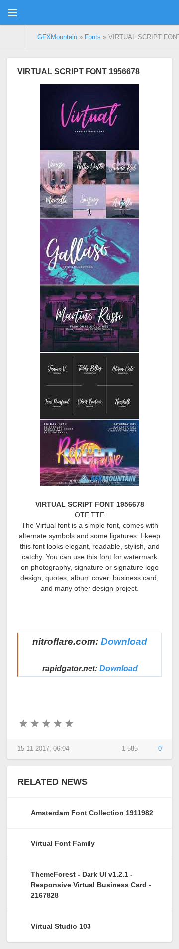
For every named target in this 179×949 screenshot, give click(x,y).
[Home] (12, 37)
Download (124, 641)
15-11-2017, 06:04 (43, 748)
